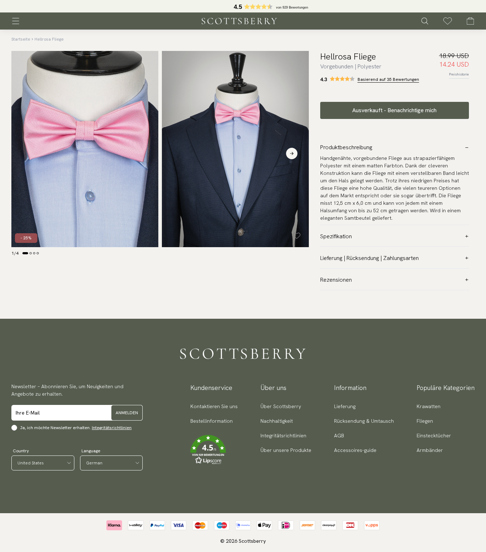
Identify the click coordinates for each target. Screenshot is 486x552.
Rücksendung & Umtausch (364, 421)
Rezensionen (336, 279)
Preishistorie (459, 74)
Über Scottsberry (280, 406)
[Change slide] (25, 253)
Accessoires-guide (355, 450)
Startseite (20, 39)
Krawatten (428, 406)
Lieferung (344, 406)
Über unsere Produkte (285, 450)
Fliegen (425, 421)
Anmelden (127, 413)
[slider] (243, 6)
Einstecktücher (434, 435)
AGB (339, 435)
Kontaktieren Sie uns (214, 406)
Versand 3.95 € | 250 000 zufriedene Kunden (243, 6)
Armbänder (430, 450)
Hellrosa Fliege (49, 39)
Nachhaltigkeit (276, 421)
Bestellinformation (211, 421)
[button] (214, 450)
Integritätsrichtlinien (112, 428)
